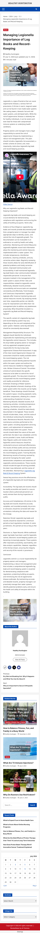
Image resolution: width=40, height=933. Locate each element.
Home (6, 30)
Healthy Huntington (12, 54)
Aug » (35, 886)
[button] (3, 9)
